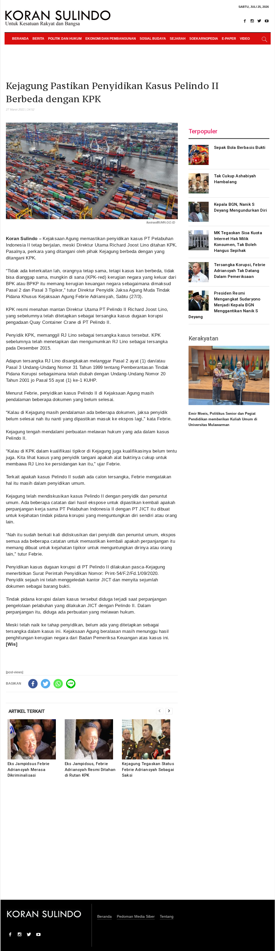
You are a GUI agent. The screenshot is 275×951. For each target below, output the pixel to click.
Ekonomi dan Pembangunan (110, 39)
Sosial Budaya (153, 39)
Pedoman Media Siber (136, 917)
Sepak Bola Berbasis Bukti (240, 147)
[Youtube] (266, 21)
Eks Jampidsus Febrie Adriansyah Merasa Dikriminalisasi (29, 769)
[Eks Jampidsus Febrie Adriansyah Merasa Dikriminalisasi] (35, 739)
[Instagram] (252, 21)
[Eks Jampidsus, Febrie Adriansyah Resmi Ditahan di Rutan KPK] (92, 739)
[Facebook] (245, 21)
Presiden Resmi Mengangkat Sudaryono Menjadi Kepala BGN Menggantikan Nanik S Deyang (224, 305)
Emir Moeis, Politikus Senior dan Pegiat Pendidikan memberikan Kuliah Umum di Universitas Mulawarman (223, 419)
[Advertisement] (92, 842)
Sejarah (178, 39)
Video (245, 39)
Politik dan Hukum (65, 39)
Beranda (20, 39)
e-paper (229, 39)
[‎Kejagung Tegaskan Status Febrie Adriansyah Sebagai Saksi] (150, 739)
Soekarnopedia (203, 39)
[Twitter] (259, 21)
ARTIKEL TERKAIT (27, 711)
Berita (38, 39)
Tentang (166, 917)
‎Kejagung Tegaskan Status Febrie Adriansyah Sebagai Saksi (148, 769)
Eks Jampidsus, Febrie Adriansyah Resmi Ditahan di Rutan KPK (90, 769)
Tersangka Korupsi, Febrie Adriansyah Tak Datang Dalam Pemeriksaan (240, 270)
